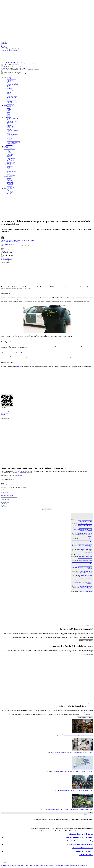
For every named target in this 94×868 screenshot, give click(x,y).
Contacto (44, 865)
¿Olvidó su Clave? (5, 499)
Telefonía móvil (4, 413)
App (8, 64)
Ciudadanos (10, 166)
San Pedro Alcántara (14, 69)
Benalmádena (10, 80)
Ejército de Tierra (11, 163)
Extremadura (10, 131)
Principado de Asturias (12, 121)
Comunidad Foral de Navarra (14, 137)
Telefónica (3, 414)
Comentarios (11, 244)
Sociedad (6, 176)
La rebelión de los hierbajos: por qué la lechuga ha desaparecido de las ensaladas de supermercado (82, 529)
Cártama (9, 81)
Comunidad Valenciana (12, 130)
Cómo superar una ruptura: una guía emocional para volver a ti (85, 555)
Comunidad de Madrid (12, 134)
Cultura (9, 151)
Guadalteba (9, 88)
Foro (5, 64)
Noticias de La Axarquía (84, 851)
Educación (9, 180)
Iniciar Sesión (4, 47)
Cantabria (9, 125)
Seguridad (6, 153)
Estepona (9, 85)
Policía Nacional (11, 158)
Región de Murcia (11, 135)
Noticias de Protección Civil (82, 848)
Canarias (9, 123)
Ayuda (14, 865)
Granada (9, 110)
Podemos (9, 167)
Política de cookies (74, 865)
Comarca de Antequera (12, 83)
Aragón (9, 120)
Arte (8, 150)
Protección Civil (11, 154)
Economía (6, 146)
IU (7, 170)
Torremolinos (10, 101)
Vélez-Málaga (10, 104)
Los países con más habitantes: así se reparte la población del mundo (83, 524)
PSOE (8, 174)
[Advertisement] (45, 11)
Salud (8, 179)
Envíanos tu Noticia (37, 865)
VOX (8, 168)
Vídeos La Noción (5, 69)
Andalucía (6, 105)
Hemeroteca (36, 69)
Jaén (8, 113)
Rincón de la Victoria (12, 96)
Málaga (5, 77)
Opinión (6, 188)
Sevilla (8, 116)
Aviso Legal (50, 865)
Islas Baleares (10, 122)
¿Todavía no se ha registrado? (7, 495)
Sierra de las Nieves (11, 100)
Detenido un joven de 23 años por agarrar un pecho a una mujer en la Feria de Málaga (82, 545)
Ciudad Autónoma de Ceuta (13, 141)
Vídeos (25, 69)
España (5, 117)
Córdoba (9, 109)
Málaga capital (10, 90)
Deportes (6, 147)
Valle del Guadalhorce (12, 102)
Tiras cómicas (10, 193)
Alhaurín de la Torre (11, 79)
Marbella (9, 92)
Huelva (8, 112)
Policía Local (10, 156)
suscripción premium (22, 471)
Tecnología (9, 186)
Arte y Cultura (7, 149)
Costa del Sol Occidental (13, 84)
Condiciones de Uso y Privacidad (61, 865)
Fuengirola (9, 86)
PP (7, 172)
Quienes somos (28, 865)
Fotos (21, 69)
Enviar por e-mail (5, 258)
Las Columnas (10, 192)
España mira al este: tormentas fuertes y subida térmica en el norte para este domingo (82, 535)
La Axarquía (10, 89)
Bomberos (9, 155)
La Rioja (9, 139)
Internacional (9, 145)
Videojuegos (10, 184)
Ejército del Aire (11, 162)
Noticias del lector (11, 191)
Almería (9, 106)
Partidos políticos (11, 175)
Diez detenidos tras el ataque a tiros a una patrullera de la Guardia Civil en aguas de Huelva (82, 551)
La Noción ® (4, 865)
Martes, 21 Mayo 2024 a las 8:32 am (9, 241)
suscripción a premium (18, 475)
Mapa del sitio (20, 865)
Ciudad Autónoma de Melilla (13, 142)
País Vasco (9, 138)
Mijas (8, 93)
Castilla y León (10, 126)
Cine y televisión (11, 187)
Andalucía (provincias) (12, 118)
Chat (2, 64)
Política (5, 164)
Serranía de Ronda (11, 98)
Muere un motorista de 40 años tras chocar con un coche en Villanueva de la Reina (82, 540)
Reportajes (9, 190)
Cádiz (8, 108)
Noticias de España (86, 855)
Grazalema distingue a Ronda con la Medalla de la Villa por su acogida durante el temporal (82, 587)
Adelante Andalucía (11, 171)
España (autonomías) (12, 143)
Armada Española (11, 160)
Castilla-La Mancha (11, 127)
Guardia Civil (10, 159)
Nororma (9, 94)
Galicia (8, 133)
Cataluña (9, 129)
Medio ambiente (11, 183)
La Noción (3, 62)
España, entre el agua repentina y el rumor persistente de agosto (85, 520)
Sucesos (9, 178)
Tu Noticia (30, 69)
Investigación (10, 182)
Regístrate (3, 46)
